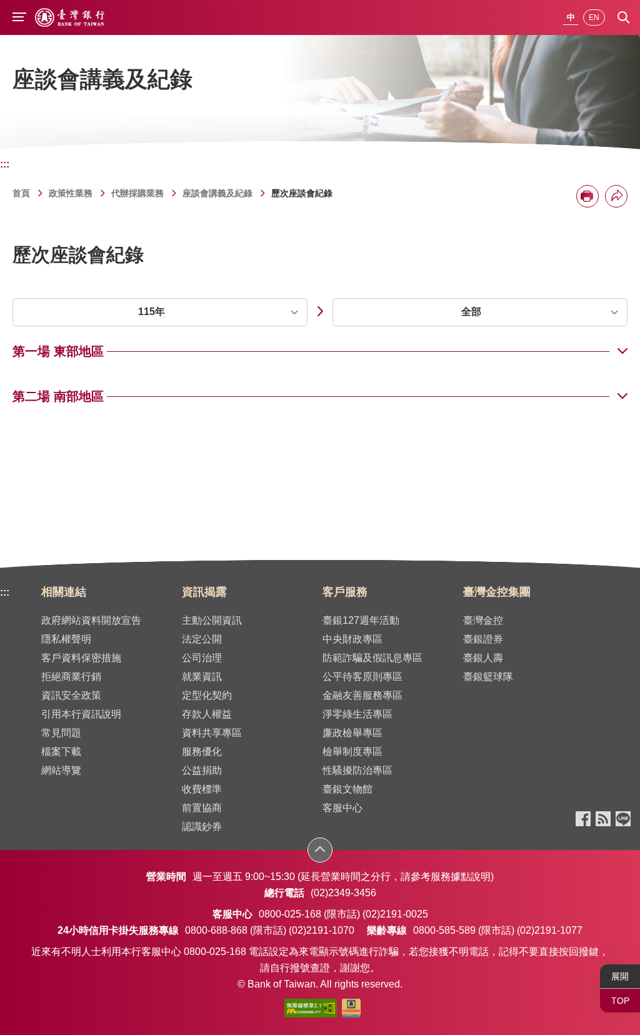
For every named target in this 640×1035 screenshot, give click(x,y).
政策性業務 (70, 193)
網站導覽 (61, 770)
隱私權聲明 (66, 639)
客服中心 (342, 807)
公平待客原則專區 (362, 676)
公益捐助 (202, 770)
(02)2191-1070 (321, 930)
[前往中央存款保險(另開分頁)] (351, 1010)
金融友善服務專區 (362, 695)
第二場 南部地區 (58, 396)
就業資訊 (202, 676)
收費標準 (202, 789)
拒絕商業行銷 (71, 676)
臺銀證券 (483, 639)
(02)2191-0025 (395, 914)
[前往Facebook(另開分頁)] (583, 819)
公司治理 (202, 657)
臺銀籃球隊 (488, 676)
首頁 (21, 193)
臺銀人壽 (483, 657)
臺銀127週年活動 (360, 620)
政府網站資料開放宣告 (91, 620)
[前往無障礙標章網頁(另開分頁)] (310, 1010)
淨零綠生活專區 (357, 714)
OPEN (320, 849)
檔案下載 (61, 751)
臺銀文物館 (347, 789)
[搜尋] (623, 17)
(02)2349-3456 (343, 893)
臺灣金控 (483, 620)
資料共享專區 (212, 733)
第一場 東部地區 (58, 351)
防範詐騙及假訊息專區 (372, 657)
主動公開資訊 (212, 620)
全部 (471, 311)
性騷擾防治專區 (357, 770)
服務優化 (202, 751)
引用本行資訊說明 (81, 714)
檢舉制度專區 (352, 751)
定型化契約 (207, 695)
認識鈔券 (202, 826)
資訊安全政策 (71, 695)
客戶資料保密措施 (81, 657)
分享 (616, 196)
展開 (620, 976)
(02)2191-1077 (549, 930)
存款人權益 (207, 714)
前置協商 (202, 807)
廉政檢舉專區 (352, 733)
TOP (620, 1001)
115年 (151, 311)
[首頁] (69, 17)
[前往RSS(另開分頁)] (603, 819)
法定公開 (202, 639)
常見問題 (61, 733)
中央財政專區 (352, 639)
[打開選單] (19, 18)
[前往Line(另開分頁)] (623, 819)
